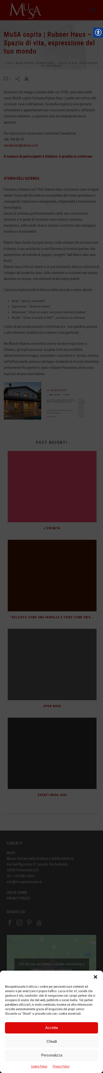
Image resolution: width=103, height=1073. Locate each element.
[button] (95, 976)
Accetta (51, 1027)
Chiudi (51, 1041)
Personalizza (51, 1055)
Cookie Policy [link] (39, 1066)
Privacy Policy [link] (61, 1066)
